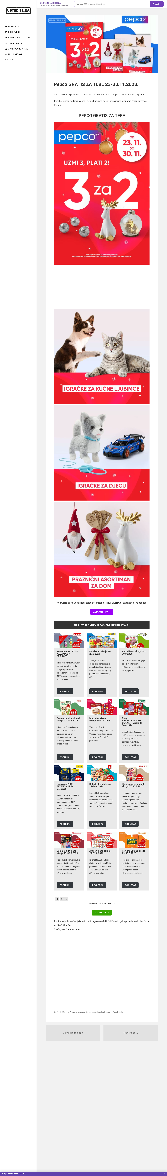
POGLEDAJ (65, 691)
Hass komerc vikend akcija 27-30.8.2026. (133, 785)
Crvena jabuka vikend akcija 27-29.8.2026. (68, 719)
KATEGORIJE (14, 38)
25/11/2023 (59, 1012)
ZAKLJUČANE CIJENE (18, 49)
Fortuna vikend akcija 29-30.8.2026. (133, 852)
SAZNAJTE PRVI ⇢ (102, 611)
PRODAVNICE (14, 32)
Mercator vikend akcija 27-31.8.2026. (100, 719)
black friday (119, 1012)
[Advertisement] (102, 287)
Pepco (107, 1012)
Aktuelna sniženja (77, 1012)
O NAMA (9, 60)
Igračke (100, 1012)
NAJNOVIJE (13, 27)
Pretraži (156, 4)
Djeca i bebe (91, 1012)
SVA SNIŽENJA (102, 912)
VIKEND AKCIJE (15, 43)
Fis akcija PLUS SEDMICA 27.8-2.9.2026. (65, 786)
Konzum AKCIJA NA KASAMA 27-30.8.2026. (67, 653)
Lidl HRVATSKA (15, 54)
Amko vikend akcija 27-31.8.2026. (100, 852)
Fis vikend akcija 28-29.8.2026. (100, 652)
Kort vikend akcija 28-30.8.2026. (133, 652)
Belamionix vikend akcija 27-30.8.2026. (67, 852)
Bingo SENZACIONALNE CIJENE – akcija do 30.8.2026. (132, 722)
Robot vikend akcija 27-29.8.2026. (100, 785)
